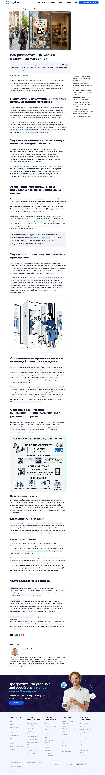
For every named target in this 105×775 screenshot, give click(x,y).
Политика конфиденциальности (33, 762)
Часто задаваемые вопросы (81, 116)
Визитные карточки (51, 726)
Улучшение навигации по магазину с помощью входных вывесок (82, 85)
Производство (31, 750)
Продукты (48, 732)
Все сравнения (66, 751)
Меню (46, 723)
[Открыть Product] (44, 2)
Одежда (47, 737)
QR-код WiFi (33, 174)
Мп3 (11, 738)
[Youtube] (56, 764)
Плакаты (47, 735)
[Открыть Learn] (64, 2)
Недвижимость (32, 736)
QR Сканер (83, 726)
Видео (11, 730)
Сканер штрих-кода (86, 729)
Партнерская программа (84, 751)
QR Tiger (64, 740)
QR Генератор (84, 723)
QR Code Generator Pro (69, 729)
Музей (29, 747)
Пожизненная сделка (86, 755)
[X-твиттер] (67, 764)
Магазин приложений (16, 746)
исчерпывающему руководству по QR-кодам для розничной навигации (40, 166)
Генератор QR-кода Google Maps (21, 129)
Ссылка (12, 732)
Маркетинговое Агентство (32, 724)
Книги (46, 745)
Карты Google (14, 727)
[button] (11, 635)
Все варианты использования (49, 754)
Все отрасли (31, 753)
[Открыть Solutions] (54, 2)
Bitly (63, 743)
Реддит (64, 726)
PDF (11, 721)
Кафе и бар (30, 728)
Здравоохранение (32, 742)
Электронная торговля (34, 734)
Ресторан (30, 731)
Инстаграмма (14, 741)
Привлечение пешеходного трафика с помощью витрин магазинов (81, 78)
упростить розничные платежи (50, 377)
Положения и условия (16, 762)
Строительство (32, 739)
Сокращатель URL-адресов (85, 733)
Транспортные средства (49, 741)
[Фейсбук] (71, 764)
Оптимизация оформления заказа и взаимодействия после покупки (83, 104)
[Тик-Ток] (63, 764)
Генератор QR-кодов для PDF (36, 221)
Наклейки (48, 750)
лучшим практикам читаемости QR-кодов (40, 551)
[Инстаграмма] (60, 764)
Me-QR (64, 745)
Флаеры (47, 729)
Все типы (12, 749)
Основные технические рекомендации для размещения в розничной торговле (83, 111)
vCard (11, 724)
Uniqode (64, 731)
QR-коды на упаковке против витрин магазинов (26, 402)
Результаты (83, 742)
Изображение (14, 735)
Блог (18, 9)
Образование (31, 745)
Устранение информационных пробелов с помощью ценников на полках (82, 92)
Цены (81, 744)
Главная (12, 9)
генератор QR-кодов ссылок (38, 238)
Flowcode (65, 734)
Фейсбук (12, 743)
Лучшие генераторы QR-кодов (68, 722)
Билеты (47, 747)
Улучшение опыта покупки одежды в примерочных (81, 98)
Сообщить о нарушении (17, 766)
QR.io (63, 748)
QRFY (63, 737)
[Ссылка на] (23, 654)
